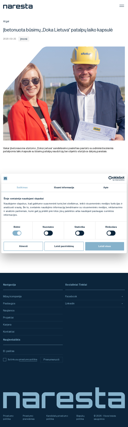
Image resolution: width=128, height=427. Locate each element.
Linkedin (70, 303)
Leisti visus (104, 246)
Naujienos (9, 310)
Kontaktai (8, 332)
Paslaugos (9, 303)
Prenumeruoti (51, 359)
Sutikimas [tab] (22, 187)
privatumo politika (28, 360)
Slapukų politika (80, 417)
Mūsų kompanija (12, 296)
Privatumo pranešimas (29, 417)
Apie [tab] (105, 187)
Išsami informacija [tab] (64, 187)
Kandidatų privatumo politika (57, 417)
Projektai (8, 317)
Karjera (7, 324)
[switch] (48, 233)
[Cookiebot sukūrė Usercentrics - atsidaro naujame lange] (110, 178)
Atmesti (23, 246)
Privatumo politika (8, 417)
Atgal (6, 21)
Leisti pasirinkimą (64, 246)
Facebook (71, 296)
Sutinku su (22, 360)
